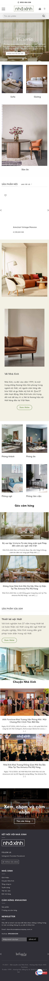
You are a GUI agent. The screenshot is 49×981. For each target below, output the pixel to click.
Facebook (21, 856)
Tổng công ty (6, 884)
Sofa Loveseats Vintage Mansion (17, 227)
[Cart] (40, 8)
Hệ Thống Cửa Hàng (10, 862)
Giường (37, 96)
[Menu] (3, 9)
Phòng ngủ (7, 496)
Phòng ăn (31, 456)
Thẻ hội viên (6, 891)
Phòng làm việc (33, 496)
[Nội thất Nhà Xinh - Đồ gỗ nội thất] (24, 8)
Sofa (13, 96)
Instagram (5, 856)
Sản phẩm (5, 907)
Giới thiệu (5, 877)
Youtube (13, 856)
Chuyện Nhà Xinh (8, 881)
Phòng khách (8, 456)
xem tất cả (25, 184)
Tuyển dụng (6, 887)
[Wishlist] (45, 195)
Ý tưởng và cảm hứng (9, 910)
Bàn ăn (25, 169)
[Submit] (43, 16)
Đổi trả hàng (6, 894)
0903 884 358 (25, 2)
